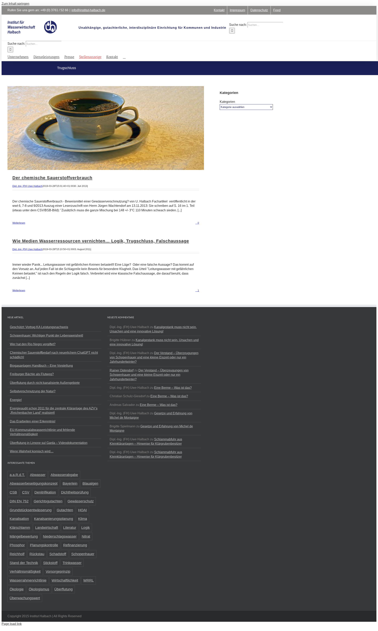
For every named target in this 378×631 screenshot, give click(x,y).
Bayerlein (70, 483)
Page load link (12, 623)
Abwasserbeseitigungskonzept (33, 483)
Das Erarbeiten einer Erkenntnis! (32, 421)
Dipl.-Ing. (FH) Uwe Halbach (27, 186)
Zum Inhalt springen (15, 3)
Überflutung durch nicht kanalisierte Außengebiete (45, 382)
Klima (82, 519)
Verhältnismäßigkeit (25, 571)
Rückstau (37, 554)
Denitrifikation (45, 492)
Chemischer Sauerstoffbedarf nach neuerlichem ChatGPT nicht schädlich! (54, 355)
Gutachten (65, 510)
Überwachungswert (25, 598)
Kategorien (227, 101)
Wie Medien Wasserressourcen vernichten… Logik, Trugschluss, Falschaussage (100, 240)
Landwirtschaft (46, 528)
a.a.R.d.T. (17, 475)
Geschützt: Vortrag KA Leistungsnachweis (39, 327)
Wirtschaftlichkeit (65, 580)
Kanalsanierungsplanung (53, 519)
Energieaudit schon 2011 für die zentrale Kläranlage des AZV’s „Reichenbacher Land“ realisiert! (53, 410)
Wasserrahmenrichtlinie (28, 580)
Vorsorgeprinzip (58, 571)
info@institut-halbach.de (88, 10)
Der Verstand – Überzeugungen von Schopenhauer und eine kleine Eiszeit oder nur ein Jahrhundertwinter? (154, 357)
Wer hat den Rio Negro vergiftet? (33, 344)
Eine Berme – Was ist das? (173, 387)
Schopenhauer (82, 554)
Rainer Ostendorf (121, 370)
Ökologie (17, 589)
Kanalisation (19, 519)
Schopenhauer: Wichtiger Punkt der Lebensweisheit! (46, 335)
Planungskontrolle (44, 545)
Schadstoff (57, 554)
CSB (13, 492)
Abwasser (37, 475)
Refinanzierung (75, 545)
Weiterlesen (18, 223)
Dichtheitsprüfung (75, 492)
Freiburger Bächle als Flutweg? (32, 374)
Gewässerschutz (81, 501)
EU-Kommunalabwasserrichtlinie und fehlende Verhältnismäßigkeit (42, 432)
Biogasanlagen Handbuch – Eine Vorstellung (41, 365)
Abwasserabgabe (64, 475)
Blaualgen (90, 483)
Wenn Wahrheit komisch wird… (32, 451)
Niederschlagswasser (60, 536)
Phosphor (17, 545)
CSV (25, 492)
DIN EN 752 (19, 501)
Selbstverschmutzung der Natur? (33, 391)
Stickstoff (50, 563)
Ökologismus (39, 589)
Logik (85, 528)
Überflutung (63, 589)
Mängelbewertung (24, 536)
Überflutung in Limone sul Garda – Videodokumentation (48, 442)
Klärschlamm (20, 528)
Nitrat (86, 536)
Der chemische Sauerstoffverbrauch (52, 177)
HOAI (82, 510)
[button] (124, 56)
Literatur (69, 528)
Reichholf (17, 554)
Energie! (16, 400)
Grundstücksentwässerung (31, 510)
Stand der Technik (24, 563)
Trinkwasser (72, 563)
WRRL (88, 580)
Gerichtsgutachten (48, 501)
